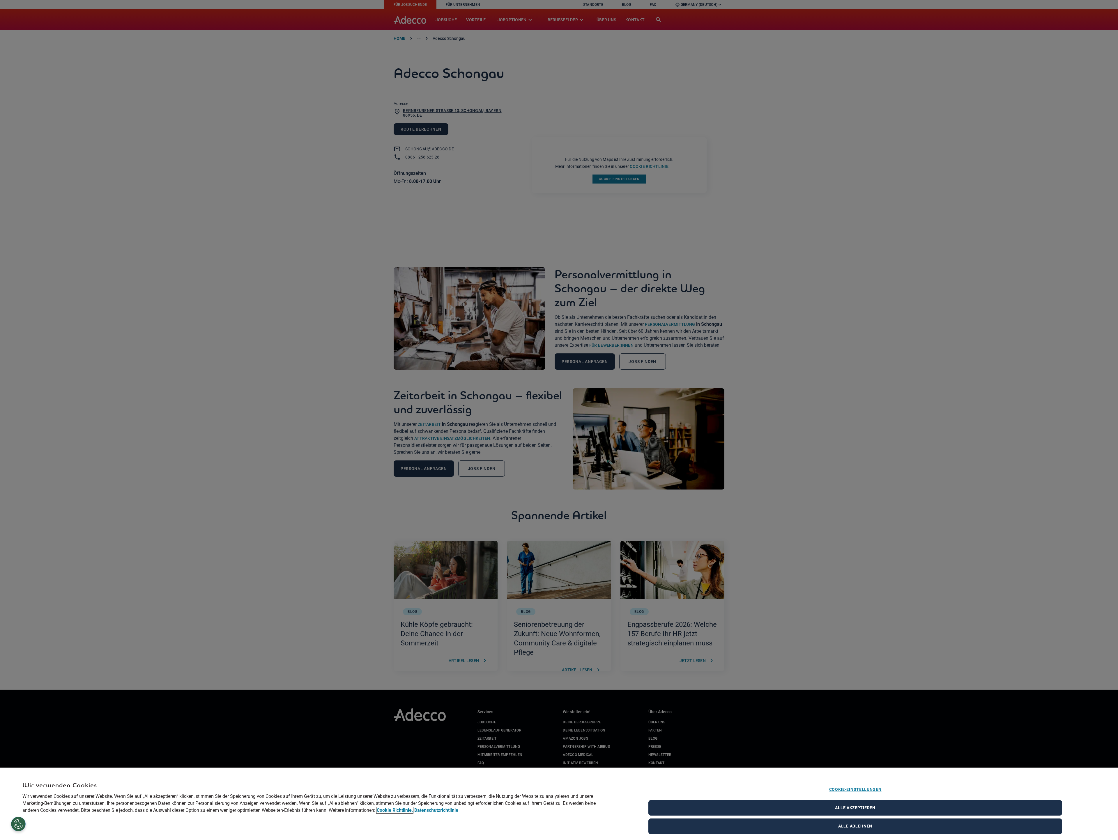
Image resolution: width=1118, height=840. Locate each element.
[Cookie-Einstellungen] (18, 824)
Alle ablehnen (855, 826)
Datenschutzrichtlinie (436, 810)
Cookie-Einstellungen (855, 789)
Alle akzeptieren (855, 807)
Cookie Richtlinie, (395, 810)
